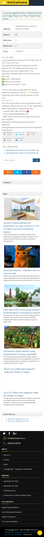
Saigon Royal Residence (10, 507)
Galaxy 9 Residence (9, 517)
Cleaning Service (9, 490)
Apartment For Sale (10, 486)
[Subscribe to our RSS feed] (8, 172)
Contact (6, 460)
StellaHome (17, 2)
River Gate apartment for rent (18, 419)
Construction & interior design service (17, 495)
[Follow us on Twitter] (17, 172)
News (5, 464)
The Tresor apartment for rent (18, 421)
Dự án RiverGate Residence (12, 512)
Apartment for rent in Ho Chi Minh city (22, 150)
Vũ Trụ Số (35, 534)
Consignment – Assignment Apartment (17, 469)
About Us (6, 455)
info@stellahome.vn (16, 438)
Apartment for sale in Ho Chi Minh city (22, 153)
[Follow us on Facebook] (26, 172)
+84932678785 (14, 443)
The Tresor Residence (10, 521)
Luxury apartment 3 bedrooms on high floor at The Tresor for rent (22, 15)
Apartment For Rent (10, 481)
